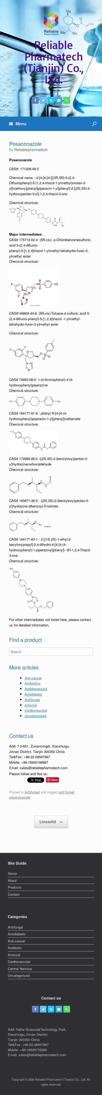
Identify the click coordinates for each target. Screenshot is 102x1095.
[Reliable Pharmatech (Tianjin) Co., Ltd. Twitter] (43, 100)
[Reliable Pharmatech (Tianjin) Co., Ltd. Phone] (66, 100)
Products (14, 887)
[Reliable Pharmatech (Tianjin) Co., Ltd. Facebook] (35, 100)
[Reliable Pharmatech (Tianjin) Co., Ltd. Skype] (51, 100)
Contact (14, 894)
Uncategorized (35, 715)
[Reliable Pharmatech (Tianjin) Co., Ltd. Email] (58, 100)
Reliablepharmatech (31, 149)
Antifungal (32, 699)
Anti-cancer (33, 677)
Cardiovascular (36, 710)
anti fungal (66, 791)
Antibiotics (33, 683)
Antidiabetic (33, 694)
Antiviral (31, 705)
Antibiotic (15, 947)
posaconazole (19, 797)
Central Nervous (20, 968)
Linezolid (51, 821)
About (12, 880)
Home (12, 873)
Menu (20, 124)
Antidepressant (36, 688)
